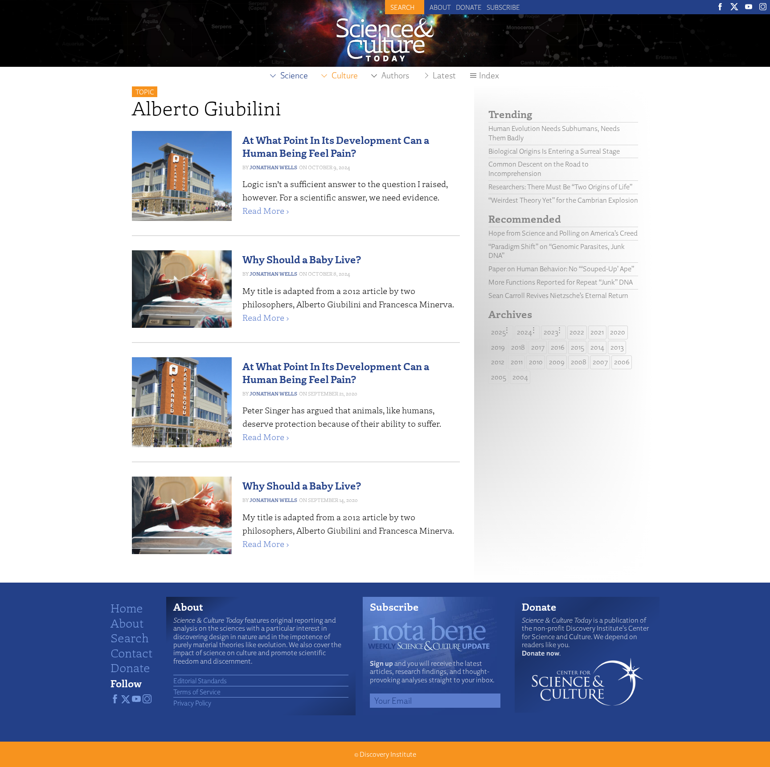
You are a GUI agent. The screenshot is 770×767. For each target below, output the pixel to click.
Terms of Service (197, 692)
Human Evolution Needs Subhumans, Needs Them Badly (554, 133)
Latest (444, 75)
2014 (597, 347)
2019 (498, 347)
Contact (131, 652)
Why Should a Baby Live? (301, 259)
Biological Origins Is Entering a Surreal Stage (554, 151)
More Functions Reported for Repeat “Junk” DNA (560, 282)
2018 (518, 347)
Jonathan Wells (273, 167)
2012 (497, 362)
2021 (597, 332)
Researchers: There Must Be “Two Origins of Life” (560, 187)
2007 (600, 362)
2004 (520, 377)
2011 (517, 362)
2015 (577, 347)
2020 (617, 332)
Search (130, 637)
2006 (622, 362)
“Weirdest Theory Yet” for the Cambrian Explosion (563, 200)
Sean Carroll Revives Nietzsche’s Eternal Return (558, 295)
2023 (551, 332)
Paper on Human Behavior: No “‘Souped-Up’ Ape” (561, 269)
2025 (498, 332)
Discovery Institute (388, 754)
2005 (498, 377)
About (440, 7)
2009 (557, 362)
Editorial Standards (200, 681)
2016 (558, 347)
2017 (538, 347)
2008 (578, 362)
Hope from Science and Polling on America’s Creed (563, 233)
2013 (617, 347)
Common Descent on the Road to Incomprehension (538, 169)
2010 (536, 362)
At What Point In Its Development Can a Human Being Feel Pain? (335, 146)
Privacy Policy (192, 703)
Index (489, 75)
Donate (469, 7)
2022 (576, 332)
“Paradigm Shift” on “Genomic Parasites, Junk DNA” (556, 251)
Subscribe (503, 7)
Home (127, 607)
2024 (524, 332)
